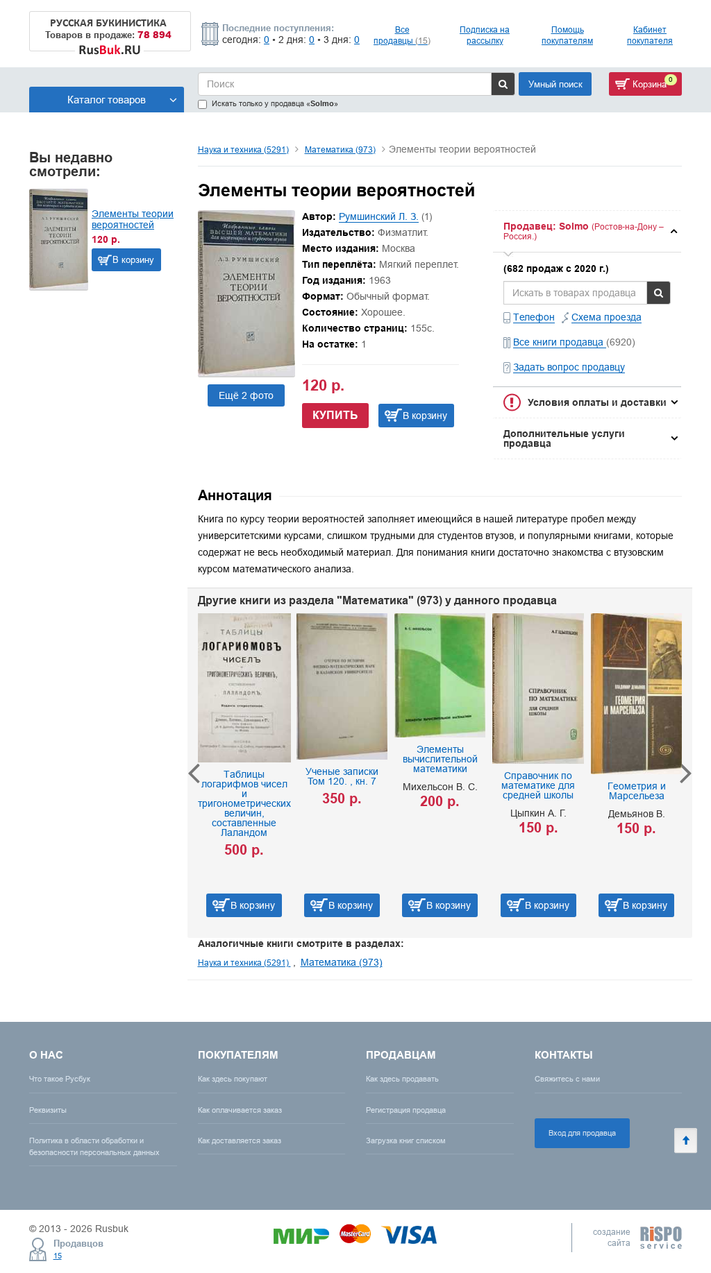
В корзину (133, 259)
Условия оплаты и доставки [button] (597, 402)
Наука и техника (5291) (243, 149)
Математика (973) (340, 149)
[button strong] (587, 231)
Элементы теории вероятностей (133, 219)
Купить (335, 415)
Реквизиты (48, 1110)
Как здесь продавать (402, 1079)
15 (57, 1256)
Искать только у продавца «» (275, 104)
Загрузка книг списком (406, 1140)
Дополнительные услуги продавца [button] (564, 438)
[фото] (246, 372)
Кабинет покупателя (650, 35)
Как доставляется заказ (239, 1140)
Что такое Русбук (59, 1079)
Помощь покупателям (567, 35)
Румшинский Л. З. (379, 216)
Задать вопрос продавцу (569, 367)
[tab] (587, 231)
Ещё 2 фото (246, 395)
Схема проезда (606, 317)
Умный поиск (555, 83)
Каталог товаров (106, 99)
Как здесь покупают (232, 1079)
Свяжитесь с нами (567, 1079)
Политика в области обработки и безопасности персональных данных (94, 1146)
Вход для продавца (582, 1133)
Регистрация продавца (406, 1110)
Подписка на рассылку (485, 35)
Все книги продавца (559, 342)
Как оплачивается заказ (240, 1110)
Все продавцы (402, 35)
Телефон (534, 317)
